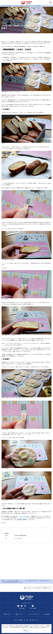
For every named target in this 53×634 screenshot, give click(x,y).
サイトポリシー (31, 630)
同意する (26, 630)
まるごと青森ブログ (9, 5)
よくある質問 (46, 614)
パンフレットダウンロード (33, 614)
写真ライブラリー (7, 614)
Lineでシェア (48, 587)
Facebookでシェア (39, 587)
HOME (3, 5)
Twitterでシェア (29, 587)
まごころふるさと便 (24, 516)
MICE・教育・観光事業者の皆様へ (18, 630)
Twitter (22, 606)
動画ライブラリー (19, 614)
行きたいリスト (35, 620)
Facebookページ (22, 518)
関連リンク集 (39, 630)
